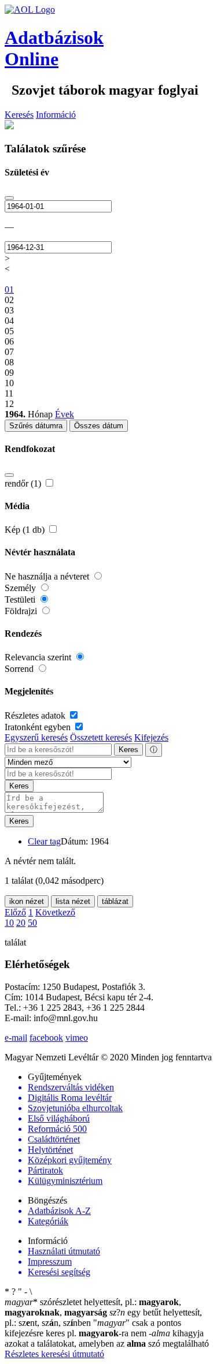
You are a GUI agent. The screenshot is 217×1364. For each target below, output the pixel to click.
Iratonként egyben (39, 727)
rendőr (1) (24, 483)
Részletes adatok (36, 715)
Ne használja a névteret (48, 576)
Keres (128, 749)
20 (20, 923)
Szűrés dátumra (35, 425)
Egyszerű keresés (36, 737)
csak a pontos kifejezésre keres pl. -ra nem (93, 1328)
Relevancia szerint (39, 657)
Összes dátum (98, 425)
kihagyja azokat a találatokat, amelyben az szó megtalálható (107, 1338)
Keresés (19, 114)
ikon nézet (26, 901)
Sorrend (20, 669)
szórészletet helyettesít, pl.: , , (93, 1307)
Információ (56, 114)
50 (32, 923)
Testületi (21, 599)
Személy (21, 588)
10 (9, 923)
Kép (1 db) (26, 530)
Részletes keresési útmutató (54, 1354)
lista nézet (73, 901)
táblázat (115, 901)
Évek (64, 414)
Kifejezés (151, 737)
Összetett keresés (101, 737)
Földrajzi (22, 611)
